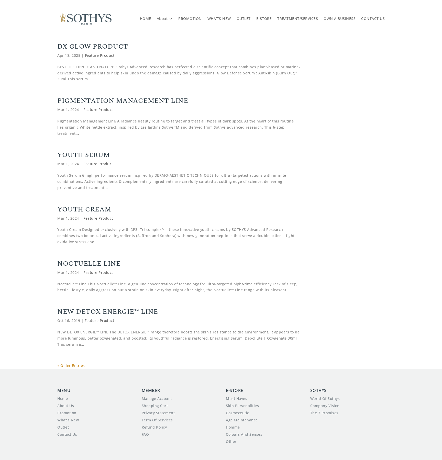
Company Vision (325, 405)
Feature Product (100, 55)
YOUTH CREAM (84, 209)
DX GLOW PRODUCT (92, 46)
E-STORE (264, 18)
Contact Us (67, 434)
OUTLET (244, 18)
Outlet (63, 427)
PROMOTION (190, 18)
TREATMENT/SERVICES (297, 18)
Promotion (66, 412)
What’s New (68, 420)
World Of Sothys (325, 398)
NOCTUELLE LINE (88, 264)
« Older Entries (71, 365)
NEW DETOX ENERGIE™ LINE (107, 312)
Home (62, 398)
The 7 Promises (324, 412)
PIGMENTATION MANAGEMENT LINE (122, 101)
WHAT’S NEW (219, 18)
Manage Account (157, 398)
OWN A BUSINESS (340, 18)
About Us (65, 405)
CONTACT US (373, 18)
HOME (145, 18)
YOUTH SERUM (83, 155)
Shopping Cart (155, 405)
